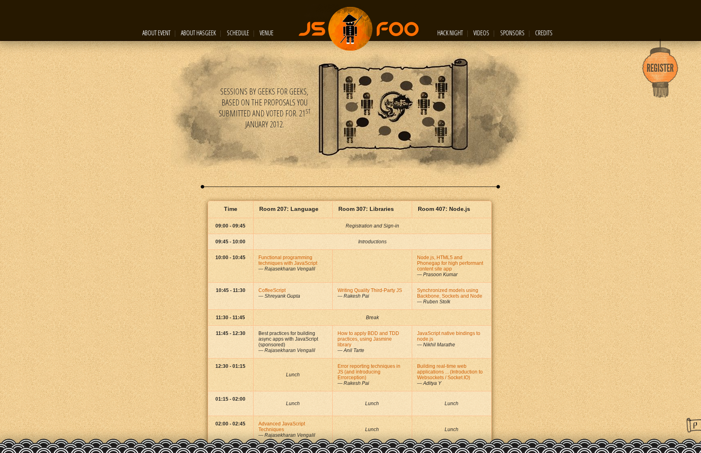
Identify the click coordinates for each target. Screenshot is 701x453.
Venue (266, 32)
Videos (481, 32)
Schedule (238, 32)
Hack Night (450, 32)
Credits (544, 32)
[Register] (660, 69)
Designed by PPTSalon (693, 425)
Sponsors (512, 32)
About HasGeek (198, 32)
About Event (156, 32)
